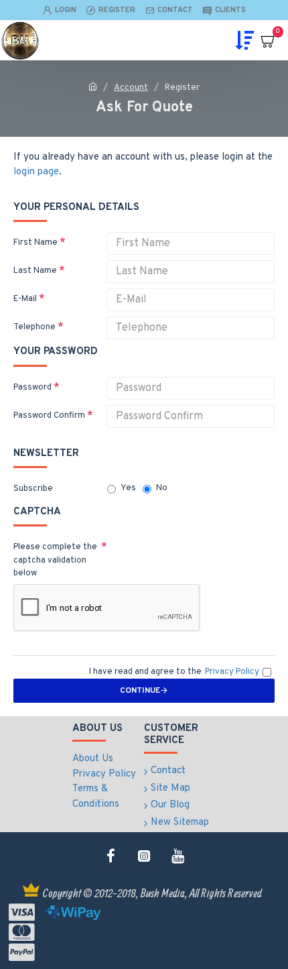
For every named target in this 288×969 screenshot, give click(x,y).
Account (131, 87)
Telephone (34, 327)
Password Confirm (49, 415)
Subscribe (33, 488)
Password (32, 387)
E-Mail (25, 299)
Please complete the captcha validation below (55, 560)
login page (36, 172)
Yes (128, 488)
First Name (35, 242)
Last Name (35, 271)
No (161, 488)
